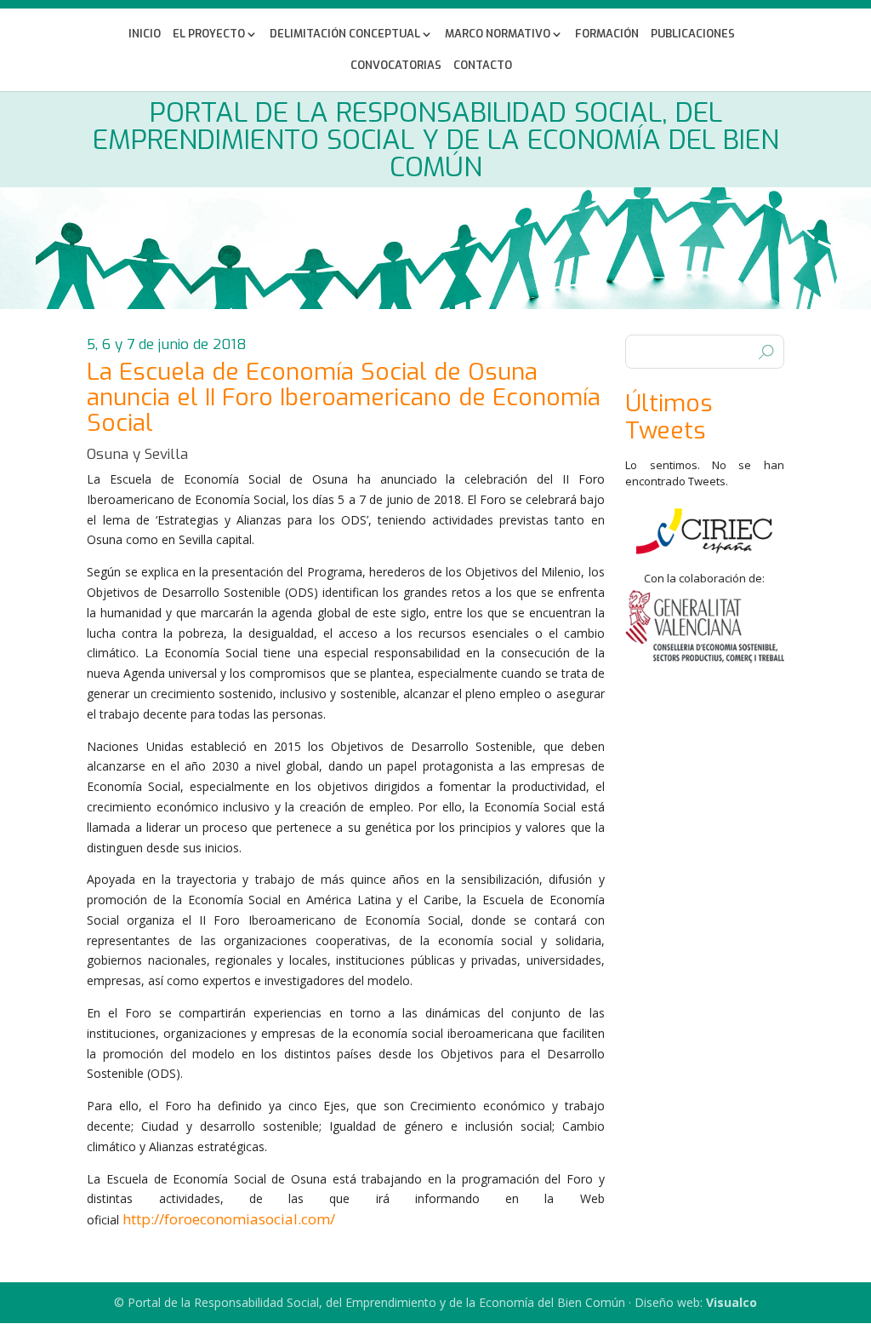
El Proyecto (209, 34)
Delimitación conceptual (345, 34)
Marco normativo (497, 34)
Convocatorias (395, 66)
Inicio (144, 34)
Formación (607, 34)
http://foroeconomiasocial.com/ (228, 1219)
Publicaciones (693, 34)
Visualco (731, 1302)
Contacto (482, 66)
